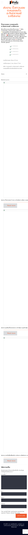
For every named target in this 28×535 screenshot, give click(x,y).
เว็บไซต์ (3, 504)
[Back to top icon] (24, 531)
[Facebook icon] (14, 529)
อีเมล (3, 497)
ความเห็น (4, 474)
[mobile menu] (2, 2)
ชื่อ (2, 491)
